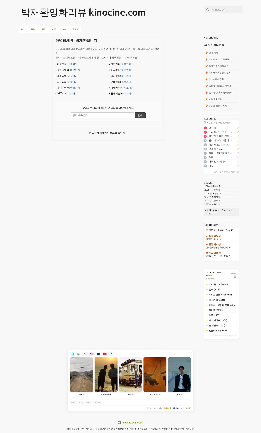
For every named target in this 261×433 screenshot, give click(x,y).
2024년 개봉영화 (213, 193)
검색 (140, 115)
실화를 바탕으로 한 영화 (218, 85)
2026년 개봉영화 (213, 186)
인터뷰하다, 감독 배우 (217, 59)
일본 (64, 29)
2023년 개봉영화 (212, 197)
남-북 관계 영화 (214, 79)
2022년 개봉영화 (213, 200)
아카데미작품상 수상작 (218, 72)
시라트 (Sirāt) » (213, 239)
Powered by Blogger (132, 422)
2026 (33, 29)
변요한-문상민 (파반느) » (218, 247)
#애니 (73, 402)
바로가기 (72, 64)
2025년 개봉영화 (213, 189)
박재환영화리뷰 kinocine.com (83, 12)
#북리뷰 (97, 402)
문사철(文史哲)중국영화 (218, 92)
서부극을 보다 (213, 99)
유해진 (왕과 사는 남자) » (218, 255)
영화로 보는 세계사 (216, 105)
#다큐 (81, 402)
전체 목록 (211, 52)
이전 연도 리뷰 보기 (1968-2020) (218, 210)
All (22, 29)
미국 (54, 29)
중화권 (75, 29)
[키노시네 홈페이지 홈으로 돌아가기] (108, 132)
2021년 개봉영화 (212, 204)
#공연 (88, 402)
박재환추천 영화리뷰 (217, 66)
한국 (44, 29)
